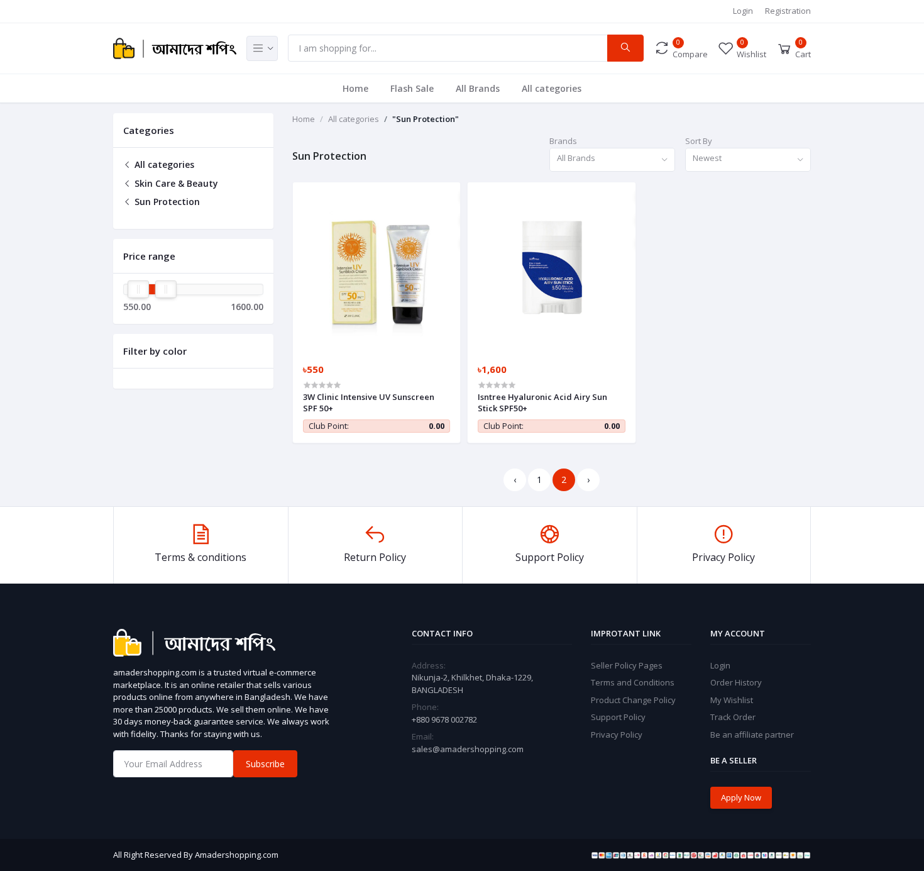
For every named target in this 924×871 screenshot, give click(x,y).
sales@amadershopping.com (468, 749)
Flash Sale (412, 88)
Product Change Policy (633, 700)
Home (355, 88)
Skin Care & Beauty (175, 183)
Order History (736, 682)
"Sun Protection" (425, 119)
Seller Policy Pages (627, 665)
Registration (788, 10)
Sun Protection (166, 202)
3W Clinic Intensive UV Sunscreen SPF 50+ (368, 402)
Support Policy (618, 717)
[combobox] (612, 160)
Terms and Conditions (632, 682)
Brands (563, 141)
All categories (551, 88)
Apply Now (741, 797)
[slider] (138, 289)
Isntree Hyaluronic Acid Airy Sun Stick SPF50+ (542, 402)
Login (743, 10)
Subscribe (265, 764)
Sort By (698, 141)
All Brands (478, 88)
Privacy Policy (616, 734)
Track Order (733, 717)
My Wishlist (731, 700)
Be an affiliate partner (752, 734)
